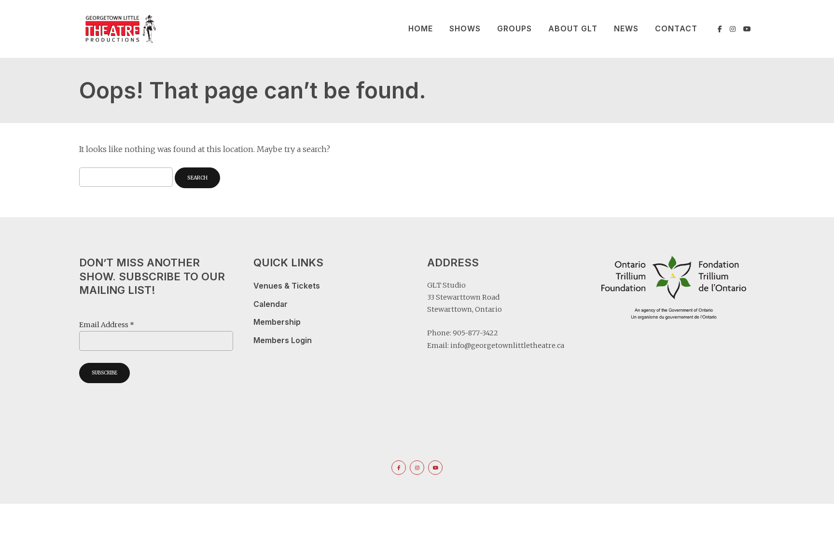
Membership (277, 322)
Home (420, 28)
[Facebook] (720, 29)
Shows (465, 28)
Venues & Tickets (286, 285)
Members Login (282, 340)
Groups (514, 28)
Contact (676, 28)
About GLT (573, 28)
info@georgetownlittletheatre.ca (507, 345)
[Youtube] (747, 29)
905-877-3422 (475, 333)
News (626, 28)
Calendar (270, 304)
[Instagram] (732, 29)
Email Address (106, 324)
